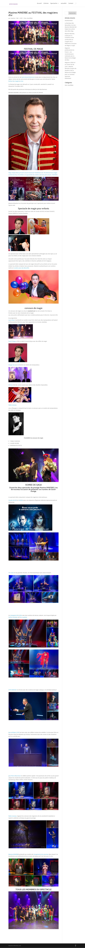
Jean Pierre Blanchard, (14, 776)
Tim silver (11, 572)
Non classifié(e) (28, 18)
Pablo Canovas (12, 405)
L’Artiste (46, 3)
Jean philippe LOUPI (14, 732)
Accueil (39, 3)
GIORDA (21, 500)
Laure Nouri (11, 320)
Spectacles (53, 3)
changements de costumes (40, 854)
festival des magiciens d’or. (15, 81)
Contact (70, 3)
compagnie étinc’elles (16, 615)
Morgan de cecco (13, 365)
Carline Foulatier (13, 617)
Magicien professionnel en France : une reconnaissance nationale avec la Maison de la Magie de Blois (70, 54)
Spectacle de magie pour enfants (33, 208)
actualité (63, 3)
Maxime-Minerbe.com (14, 945)
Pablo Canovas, (12, 816)
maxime (13, 18)
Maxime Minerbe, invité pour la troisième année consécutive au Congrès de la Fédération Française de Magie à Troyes (70, 39)
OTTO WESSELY (12, 690)
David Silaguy (12, 341)
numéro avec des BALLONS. (22, 268)
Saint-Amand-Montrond (28, 77)
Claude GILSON (12, 500)
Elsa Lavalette (23, 617)
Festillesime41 (69, 20)
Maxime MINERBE (47, 487)
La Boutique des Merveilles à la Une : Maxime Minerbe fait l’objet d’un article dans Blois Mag (70, 27)
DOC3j (10, 385)
